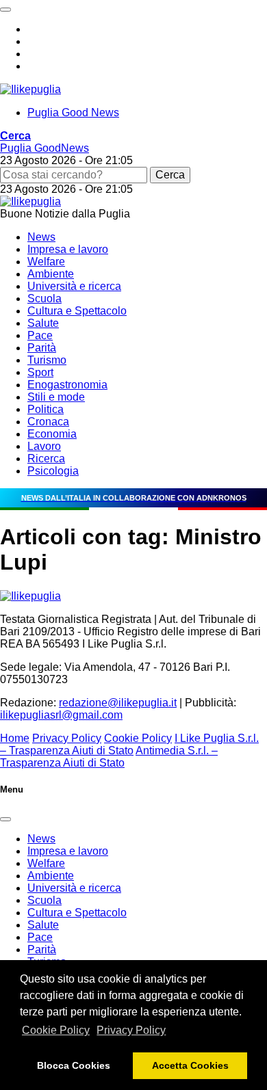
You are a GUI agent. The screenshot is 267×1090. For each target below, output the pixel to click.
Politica (45, 409)
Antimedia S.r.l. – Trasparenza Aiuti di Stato (109, 757)
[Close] (5, 819)
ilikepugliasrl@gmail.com (61, 715)
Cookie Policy (56, 1030)
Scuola (44, 298)
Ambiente (50, 274)
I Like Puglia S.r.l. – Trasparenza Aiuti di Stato (129, 744)
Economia (52, 434)
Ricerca (46, 458)
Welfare (46, 261)
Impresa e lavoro (67, 249)
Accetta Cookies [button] (190, 1065)
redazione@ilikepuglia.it (118, 702)
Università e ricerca (74, 286)
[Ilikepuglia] (30, 89)
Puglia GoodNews (44, 148)
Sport (40, 372)
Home (14, 738)
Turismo (46, 360)
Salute (43, 323)
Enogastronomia (67, 384)
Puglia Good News (73, 112)
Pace (40, 335)
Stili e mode (56, 397)
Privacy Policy (131, 1030)
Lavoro (44, 446)
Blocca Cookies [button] (73, 1065)
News (41, 237)
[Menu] (5, 10)
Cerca (170, 175)
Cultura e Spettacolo (77, 311)
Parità (41, 348)
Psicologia (53, 471)
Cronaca (48, 421)
